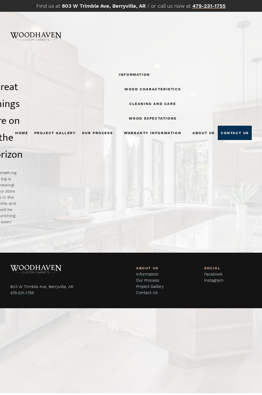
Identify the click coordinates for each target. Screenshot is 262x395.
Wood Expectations (153, 118)
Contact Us (235, 132)
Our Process (97, 132)
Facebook (213, 274)
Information (134, 74)
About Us (203, 132)
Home (21, 132)
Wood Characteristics (152, 89)
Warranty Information (152, 132)
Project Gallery (55, 132)
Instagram (213, 280)
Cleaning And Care (152, 103)
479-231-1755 (22, 292)
